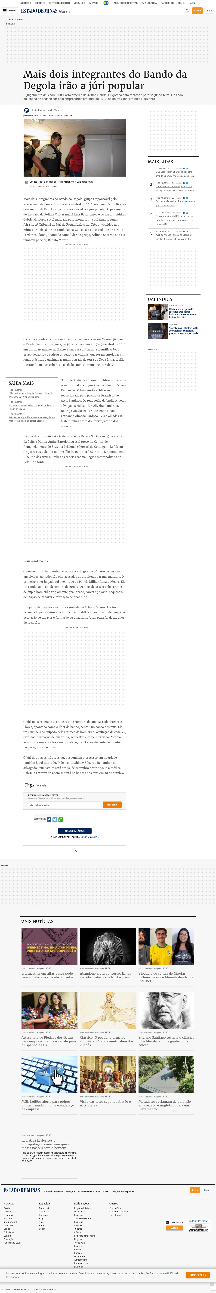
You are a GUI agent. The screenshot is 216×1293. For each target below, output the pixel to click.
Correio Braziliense (118, 1211)
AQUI (193, 3)
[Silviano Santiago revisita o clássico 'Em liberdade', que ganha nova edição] (166, 1010)
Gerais (65, 11)
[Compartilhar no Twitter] (54, 820)
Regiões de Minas (82, 1208)
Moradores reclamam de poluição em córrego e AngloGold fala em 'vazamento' (165, 1105)
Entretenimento (59, 3)
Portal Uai (44, 1208)
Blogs (42, 1218)
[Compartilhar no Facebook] (49, 820)
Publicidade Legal (12, 1242)
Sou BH (182, 3)
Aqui (41, 1222)
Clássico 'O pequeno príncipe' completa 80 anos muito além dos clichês (106, 1041)
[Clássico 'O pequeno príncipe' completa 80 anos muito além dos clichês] (108, 1010)
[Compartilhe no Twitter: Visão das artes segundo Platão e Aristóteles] (108, 1097)
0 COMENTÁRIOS (75, 831)
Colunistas (9, 1232)
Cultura (7, 1236)
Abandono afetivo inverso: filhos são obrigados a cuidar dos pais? (105, 975)
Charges (78, 1225)
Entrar (210, 10)
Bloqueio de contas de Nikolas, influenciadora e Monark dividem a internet (166, 977)
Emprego (78, 1222)
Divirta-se (78, 1266)
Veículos (79, 3)
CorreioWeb (115, 1208)
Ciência (77, 1232)
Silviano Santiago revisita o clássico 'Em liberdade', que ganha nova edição (166, 1041)
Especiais (78, 1215)
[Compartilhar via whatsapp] (60, 820)
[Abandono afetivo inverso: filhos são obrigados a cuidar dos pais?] (108, 946)
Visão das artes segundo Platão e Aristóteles (105, 1103)
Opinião (78, 1211)
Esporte (40, 3)
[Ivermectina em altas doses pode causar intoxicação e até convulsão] (49, 946)
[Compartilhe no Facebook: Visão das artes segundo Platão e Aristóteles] (105, 1097)
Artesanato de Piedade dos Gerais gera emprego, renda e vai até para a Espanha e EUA (49, 1041)
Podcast (78, 1253)
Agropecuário (80, 1260)
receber (112, 804)
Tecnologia (79, 1242)
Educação (8, 1239)
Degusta (78, 1239)
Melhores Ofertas (126, 3)
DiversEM (8, 1225)
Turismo (78, 1229)
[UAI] (106, 3)
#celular (42, 785)
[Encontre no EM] (187, 11)
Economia (8, 1215)
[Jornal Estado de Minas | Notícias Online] (39, 11)
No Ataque (79, 1256)
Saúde (7, 1229)
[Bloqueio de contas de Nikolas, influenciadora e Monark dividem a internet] (166, 946)
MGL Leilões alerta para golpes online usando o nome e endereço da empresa (48, 1105)
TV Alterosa (149, 3)
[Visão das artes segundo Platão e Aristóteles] (108, 1074)
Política (7, 1211)
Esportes (78, 1246)
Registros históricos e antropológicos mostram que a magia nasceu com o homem (45, 1144)
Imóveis (93, 3)
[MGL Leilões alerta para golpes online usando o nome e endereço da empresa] (49, 1074)
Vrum (41, 1225)
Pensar (77, 1249)
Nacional (8, 1218)
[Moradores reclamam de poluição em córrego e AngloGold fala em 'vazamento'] (166, 1074)
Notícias (25, 3)
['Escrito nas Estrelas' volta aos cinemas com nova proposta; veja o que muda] (158, 331)
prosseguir (197, 1275)
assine (95, 836)
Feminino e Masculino (84, 1236)
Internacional (10, 1222)
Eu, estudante (116, 1215)
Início (11, 19)
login (84, 836)
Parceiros (167, 3)
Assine (197, 10)
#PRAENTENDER (82, 1218)
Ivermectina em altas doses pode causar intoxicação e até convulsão (48, 975)
